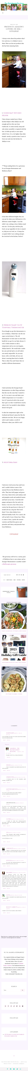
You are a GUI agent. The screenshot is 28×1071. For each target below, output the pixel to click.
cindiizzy (9, 848)
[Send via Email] (23, 574)
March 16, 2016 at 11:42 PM (16, 895)
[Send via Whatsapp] (20, 1069)
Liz (7, 832)
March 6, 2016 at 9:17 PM (16, 765)
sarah (8, 765)
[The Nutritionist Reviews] (14, 10)
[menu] (2, 13)
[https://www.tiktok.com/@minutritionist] (14, 1006)
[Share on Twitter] (17, 1069)
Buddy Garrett (11, 907)
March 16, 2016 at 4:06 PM (19, 848)
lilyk (8, 895)
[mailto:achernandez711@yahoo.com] (22, 1006)
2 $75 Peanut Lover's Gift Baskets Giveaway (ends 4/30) (14, 1035)
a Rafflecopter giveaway (9, 564)
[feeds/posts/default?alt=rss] (20, 1006)
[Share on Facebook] (10, 1069)
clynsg (8, 819)
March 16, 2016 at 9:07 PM (20, 872)
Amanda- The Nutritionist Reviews (15, 750)
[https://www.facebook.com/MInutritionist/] (11, 1006)
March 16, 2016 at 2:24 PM (14, 832)
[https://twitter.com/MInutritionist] (17, 1006)
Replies (7, 744)
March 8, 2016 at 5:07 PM (19, 777)
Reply (4, 740)
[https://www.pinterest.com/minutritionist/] (8, 1006)
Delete (8, 740)
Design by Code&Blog (18, 1063)
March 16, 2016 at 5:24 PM (18, 860)
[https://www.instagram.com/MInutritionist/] (5, 1006)
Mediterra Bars (10, 462)
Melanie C (10, 872)
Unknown (10, 777)
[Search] (22, 990)
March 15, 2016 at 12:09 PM (17, 819)
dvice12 (9, 860)
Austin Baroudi (12, 789)
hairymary (10, 733)
